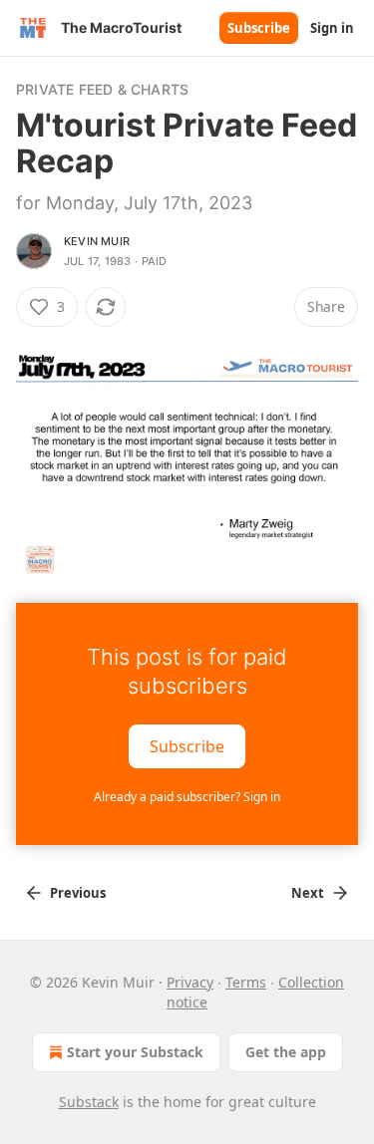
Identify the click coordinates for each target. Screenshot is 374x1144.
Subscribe (258, 28)
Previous (78, 893)
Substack (89, 1101)
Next (307, 893)
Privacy (190, 982)
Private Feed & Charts (102, 89)
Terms (245, 982)
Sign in (332, 28)
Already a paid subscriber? (187, 796)
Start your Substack (135, 1051)
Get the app (285, 1051)
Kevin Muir (97, 241)
